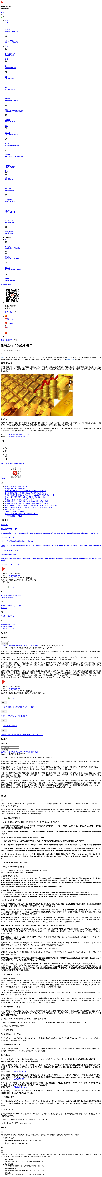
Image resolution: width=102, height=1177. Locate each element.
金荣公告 (11, 595)
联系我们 (11, 597)
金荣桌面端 (17, 735)
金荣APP (4, 624)
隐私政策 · (20, 646)
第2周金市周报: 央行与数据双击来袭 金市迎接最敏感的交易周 (26, 501)
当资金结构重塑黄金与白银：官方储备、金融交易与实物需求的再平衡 (29, 495)
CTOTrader (11, 628)
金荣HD (10, 624)
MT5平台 (4, 628)
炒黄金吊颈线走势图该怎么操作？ (19, 434)
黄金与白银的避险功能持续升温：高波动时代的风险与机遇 (25, 497)
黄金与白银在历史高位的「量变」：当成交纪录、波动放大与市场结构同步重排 (33, 505)
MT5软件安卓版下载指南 (13, 516)
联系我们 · (4, 646)
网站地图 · (35, 646)
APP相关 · (27, 646)
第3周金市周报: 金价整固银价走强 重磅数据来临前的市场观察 (26, 503)
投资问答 (4, 608)
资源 (3, 712)
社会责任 (4, 597)
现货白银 (11, 616)
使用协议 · (12, 646)
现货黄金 (4, 616)
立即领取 (4, 643)
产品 (3, 720)
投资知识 (4, 606)
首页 (2, 340)
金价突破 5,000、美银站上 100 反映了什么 (19, 499)
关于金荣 (4, 595)
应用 (3, 730)
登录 (2, 284)
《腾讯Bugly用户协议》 (20, 1087)
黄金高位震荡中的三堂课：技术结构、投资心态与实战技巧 (25, 491)
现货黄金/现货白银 (10, 726)
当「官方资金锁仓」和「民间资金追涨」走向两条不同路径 (25, 493)
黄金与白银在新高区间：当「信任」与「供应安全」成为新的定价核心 (29, 507)
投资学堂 (9, 340)
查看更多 (4, 525)
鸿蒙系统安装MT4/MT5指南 (14, 512)
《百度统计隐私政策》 (20, 1071)
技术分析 (17, 606)
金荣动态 (17, 595)
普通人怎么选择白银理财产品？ (16, 486)
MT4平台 (11, 626)
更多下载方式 (10, 312)
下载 (2, 12)
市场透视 (11, 606)
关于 (3, 703)
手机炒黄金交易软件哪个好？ (15, 489)
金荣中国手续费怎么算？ (13, 509)
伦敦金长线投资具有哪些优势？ (19, 436)
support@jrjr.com (14, 576)
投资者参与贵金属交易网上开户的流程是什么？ (21, 514)
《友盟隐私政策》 (18, 1079)
